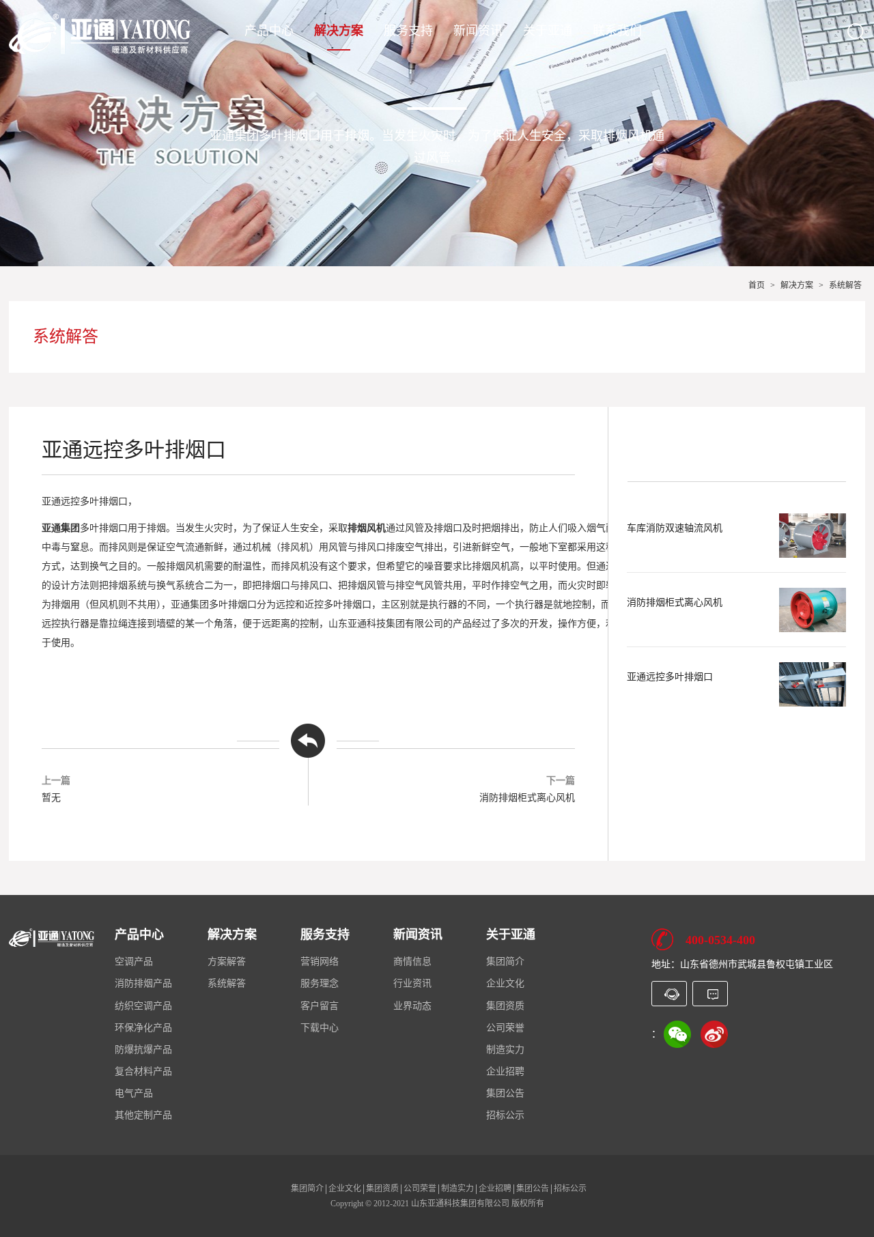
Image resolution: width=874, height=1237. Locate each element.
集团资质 (505, 1006)
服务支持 (408, 31)
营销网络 (319, 961)
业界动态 (412, 1006)
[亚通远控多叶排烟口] (812, 684)
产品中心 (269, 31)
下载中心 (319, 1028)
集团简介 (505, 961)
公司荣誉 (505, 1028)
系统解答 (845, 285)
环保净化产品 (143, 1028)
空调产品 (134, 961)
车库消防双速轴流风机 (674, 528)
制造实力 (505, 1049)
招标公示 (505, 1115)
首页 (756, 285)
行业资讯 (412, 983)
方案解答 (227, 961)
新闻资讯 (478, 31)
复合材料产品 (143, 1071)
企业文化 (505, 983)
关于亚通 (547, 31)
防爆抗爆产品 (143, 1049)
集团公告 (505, 1093)
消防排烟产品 (143, 983)
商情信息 (412, 961)
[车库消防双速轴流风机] (812, 535)
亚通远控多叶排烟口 (670, 677)
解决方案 (338, 31)
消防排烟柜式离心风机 (527, 798)
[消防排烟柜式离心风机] (812, 610)
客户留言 (319, 1006)
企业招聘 (505, 1071)
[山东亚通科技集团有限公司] (100, 33)
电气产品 (134, 1093)
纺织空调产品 (143, 1006)
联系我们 (617, 31)
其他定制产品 (143, 1115)
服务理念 (319, 983)
